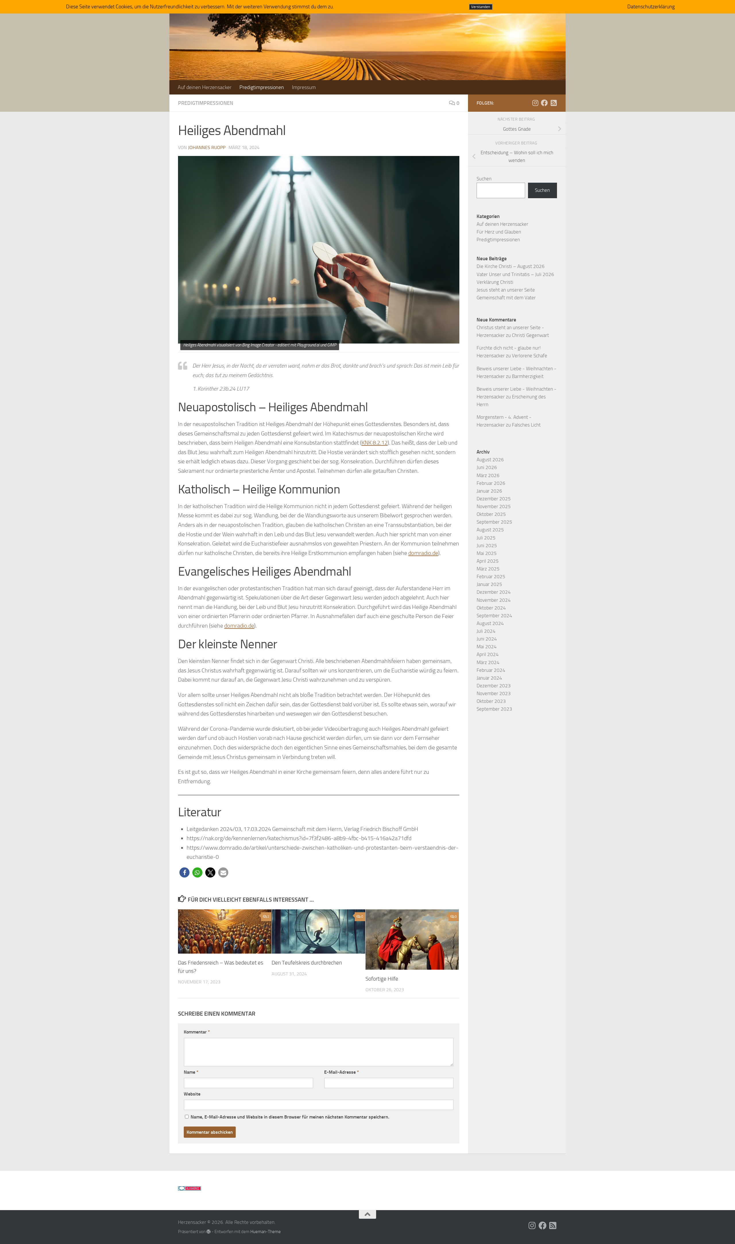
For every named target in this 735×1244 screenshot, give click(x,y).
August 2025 (490, 530)
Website (192, 1094)
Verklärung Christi (495, 282)
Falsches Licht (526, 425)
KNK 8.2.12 (374, 442)
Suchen (484, 179)
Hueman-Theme (265, 1231)
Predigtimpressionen (261, 87)
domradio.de (423, 552)
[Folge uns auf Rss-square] (553, 102)
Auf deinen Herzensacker (204, 87)
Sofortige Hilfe (381, 978)
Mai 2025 (487, 553)
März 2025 (488, 569)
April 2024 (488, 654)
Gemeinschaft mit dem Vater (506, 297)
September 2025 (494, 522)
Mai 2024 (487, 646)
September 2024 (494, 615)
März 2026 (488, 475)
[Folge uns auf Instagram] (535, 102)
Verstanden (480, 7)
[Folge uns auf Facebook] (544, 102)
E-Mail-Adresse (341, 1072)
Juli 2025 (486, 538)
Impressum (304, 87)
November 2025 (494, 506)
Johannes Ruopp (206, 147)
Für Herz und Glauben (499, 232)
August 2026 (490, 459)
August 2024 (490, 623)
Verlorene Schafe (529, 355)
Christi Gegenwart (530, 335)
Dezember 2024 (494, 592)
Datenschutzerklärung (651, 6)
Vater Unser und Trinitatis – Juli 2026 (515, 274)
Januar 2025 (489, 584)
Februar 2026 (491, 483)
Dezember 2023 (494, 685)
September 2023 (494, 709)
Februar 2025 (491, 576)
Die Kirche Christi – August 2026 (511, 266)
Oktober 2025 (491, 514)
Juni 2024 (487, 639)
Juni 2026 (487, 467)
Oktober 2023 (491, 701)
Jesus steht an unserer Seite (506, 290)
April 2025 (488, 561)
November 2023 (494, 693)
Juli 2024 (486, 631)
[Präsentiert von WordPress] (208, 1232)
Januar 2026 (489, 491)
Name (191, 1072)
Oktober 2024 (491, 608)
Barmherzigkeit (527, 376)
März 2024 (488, 662)
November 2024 (494, 600)
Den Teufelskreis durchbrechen (307, 962)
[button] (184, 872)
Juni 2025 (487, 545)
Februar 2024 (491, 670)
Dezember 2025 (494, 499)
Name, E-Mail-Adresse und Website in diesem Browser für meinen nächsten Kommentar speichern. (290, 1117)
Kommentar (197, 1032)
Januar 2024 (489, 678)
